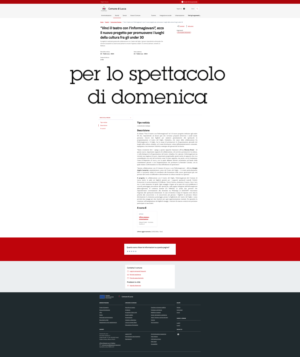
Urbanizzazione (179, 15)
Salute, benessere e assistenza (159, 315)
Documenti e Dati (103, 320)
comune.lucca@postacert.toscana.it (111, 345)
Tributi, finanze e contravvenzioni (159, 317)
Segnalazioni (128, 339)
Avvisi (178, 312)
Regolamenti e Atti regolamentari (108, 322)
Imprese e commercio (156, 310)
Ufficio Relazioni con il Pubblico (107, 343)
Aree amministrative (104, 310)
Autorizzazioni (128, 317)
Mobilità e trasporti (156, 312)
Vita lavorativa (154, 322)
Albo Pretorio (154, 336)
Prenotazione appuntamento (132, 336)
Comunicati (179, 310)
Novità (117, 15)
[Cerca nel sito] (197, 9)
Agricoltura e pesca (130, 307)
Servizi (125, 15)
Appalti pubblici (129, 315)
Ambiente (127, 310)
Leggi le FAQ (128, 334)
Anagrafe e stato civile (131, 312)
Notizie (178, 307)
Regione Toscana (104, 2)
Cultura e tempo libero (131, 322)
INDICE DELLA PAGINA (105, 117)
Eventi (178, 325)
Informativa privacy (156, 339)
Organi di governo (104, 307)
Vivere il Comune (135, 15)
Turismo (153, 15)
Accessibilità (154, 344)
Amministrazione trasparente (158, 334)
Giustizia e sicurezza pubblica (158, 307)
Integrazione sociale (165, 15)
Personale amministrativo (106, 317)
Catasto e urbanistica (130, 320)
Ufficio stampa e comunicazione (144, 218)
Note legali (154, 341)
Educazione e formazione (131, 325)
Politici (101, 315)
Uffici (100, 312)
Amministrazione (106, 15)
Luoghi (178, 323)
